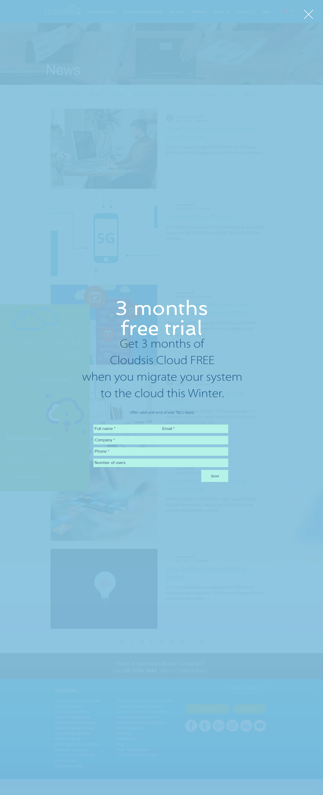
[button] (309, 14)
